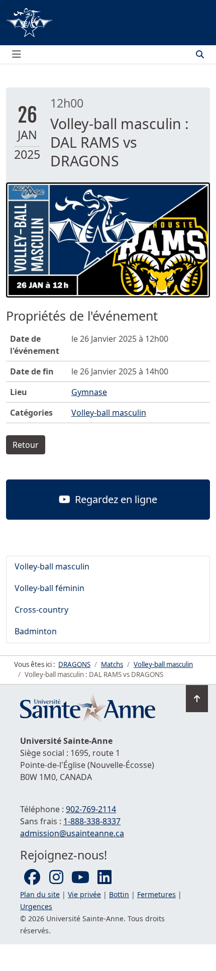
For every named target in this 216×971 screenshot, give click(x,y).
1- (92, 821)
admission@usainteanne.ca (72, 833)
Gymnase (89, 392)
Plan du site (40, 894)
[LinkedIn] (104, 877)
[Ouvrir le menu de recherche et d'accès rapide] (200, 54)
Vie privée (84, 894)
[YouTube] (80, 877)
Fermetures (156, 894)
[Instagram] (56, 877)
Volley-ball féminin (49, 588)
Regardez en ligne (114, 499)
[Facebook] (32, 877)
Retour (26, 444)
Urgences (36, 906)
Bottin (119, 894)
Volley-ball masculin (108, 412)
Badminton (36, 631)
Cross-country (41, 609)
